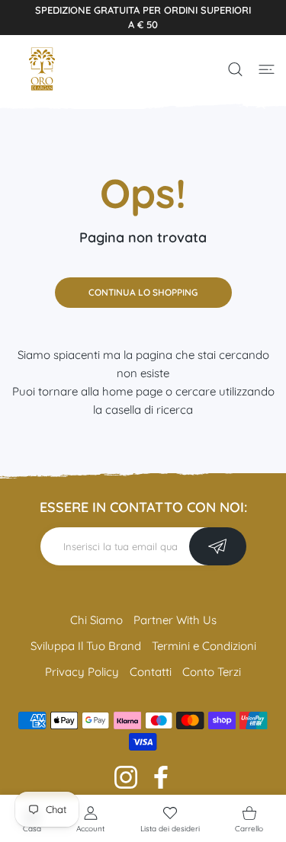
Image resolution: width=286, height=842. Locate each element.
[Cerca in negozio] (235, 69)
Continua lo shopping (143, 292)
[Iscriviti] (217, 546)
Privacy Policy (82, 671)
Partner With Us (175, 620)
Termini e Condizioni (204, 646)
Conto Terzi (211, 671)
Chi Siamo (96, 620)
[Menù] (266, 69)
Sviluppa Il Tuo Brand (86, 646)
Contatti (151, 671)
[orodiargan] (41, 68)
